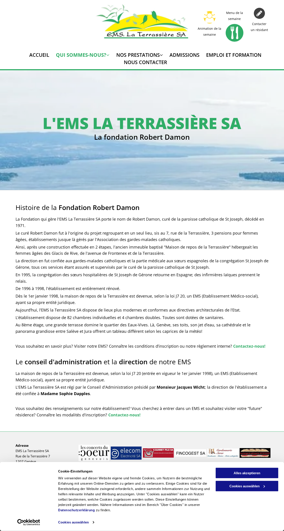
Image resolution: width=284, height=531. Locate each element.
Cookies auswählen (73, 522)
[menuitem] (36, 55)
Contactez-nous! (249, 346)
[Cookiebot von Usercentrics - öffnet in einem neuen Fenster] (28, 522)
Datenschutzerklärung (76, 510)
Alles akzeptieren (247, 473)
